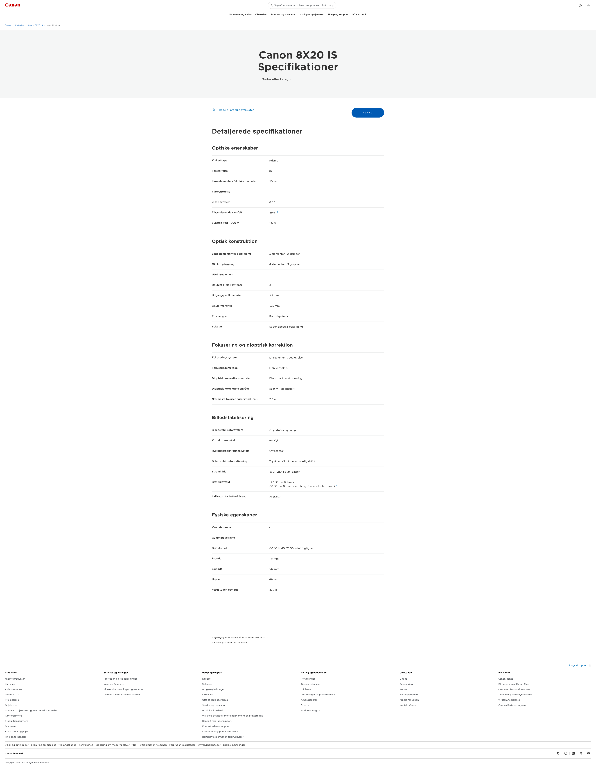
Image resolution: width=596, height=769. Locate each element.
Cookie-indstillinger (234, 745)
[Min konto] (580, 5)
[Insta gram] (565, 753)
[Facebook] (558, 753)
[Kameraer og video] (253, 14)
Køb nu (367, 112)
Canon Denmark (14, 753)
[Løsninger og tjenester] (325, 14)
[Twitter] (580, 753)
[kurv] (588, 6)
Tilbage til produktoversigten (235, 110)
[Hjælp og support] (349, 14)
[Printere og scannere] (296, 14)
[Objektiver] (268, 14)
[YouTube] (588, 753)
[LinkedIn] (573, 753)
